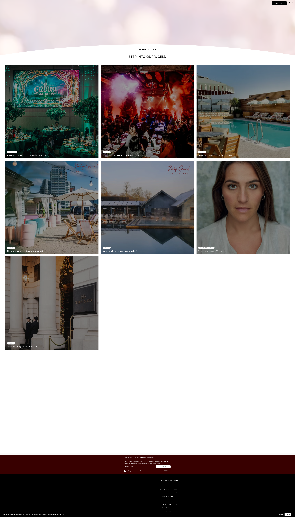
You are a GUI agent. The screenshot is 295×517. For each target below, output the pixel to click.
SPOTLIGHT (12, 152)
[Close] (293, 514)
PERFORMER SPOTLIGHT (206, 247)
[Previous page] (142, 448)
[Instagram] (289, 3)
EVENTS (107, 152)
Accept (288, 514)
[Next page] (152, 448)
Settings (281, 514)
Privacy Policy (60, 514)
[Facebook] (292, 3)
